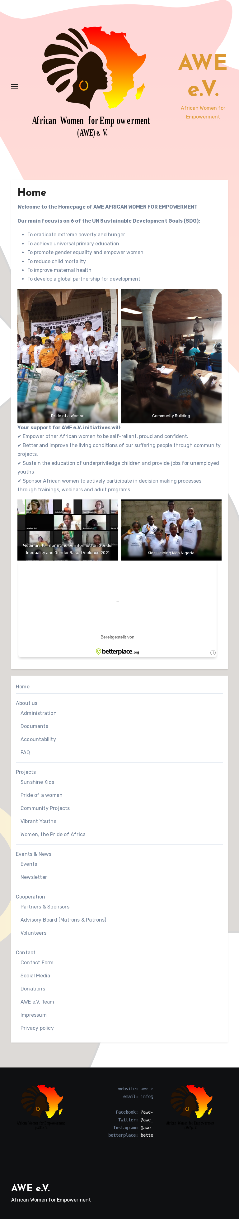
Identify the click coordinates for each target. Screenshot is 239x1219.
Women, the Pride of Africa (53, 834)
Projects (26, 772)
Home (23, 687)
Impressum (34, 1015)
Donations (33, 989)
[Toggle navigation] (14, 86)
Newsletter (34, 877)
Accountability (38, 739)
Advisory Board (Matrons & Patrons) (63, 920)
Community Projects (45, 808)
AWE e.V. (30, 1189)
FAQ (25, 752)
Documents (34, 726)
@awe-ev (149, 1112)
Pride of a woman (42, 795)
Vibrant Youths (38, 821)
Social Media (35, 976)
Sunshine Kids (37, 782)
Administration (39, 713)
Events (29, 864)
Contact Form (37, 963)
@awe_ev (149, 1119)
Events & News (34, 854)
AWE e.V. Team (37, 1002)
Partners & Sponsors (45, 907)
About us (27, 703)
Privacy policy (37, 1028)
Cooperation (30, 897)
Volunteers (33, 933)
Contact (25, 953)
